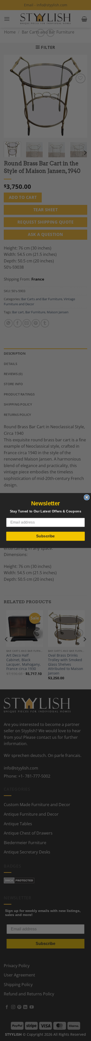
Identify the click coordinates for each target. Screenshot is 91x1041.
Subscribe (45, 536)
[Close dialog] (86, 497)
